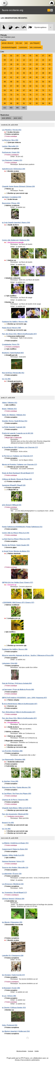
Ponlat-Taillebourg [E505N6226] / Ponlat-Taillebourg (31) (22, 527)
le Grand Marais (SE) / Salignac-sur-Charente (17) (20, 447)
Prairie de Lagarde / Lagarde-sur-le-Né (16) (17, 433)
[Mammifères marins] (17, 27)
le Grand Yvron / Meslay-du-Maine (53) (16, 551)
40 (5, 77)
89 (11, 103)
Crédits (37, 1051)
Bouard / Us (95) (8, 823)
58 (17, 86)
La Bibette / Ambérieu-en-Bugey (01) (15, 843)
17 (5, 64)
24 (43, 64)
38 (43, 73)
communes (23, 47)
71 (49, 90)
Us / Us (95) (6, 379)
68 (30, 90)
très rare (19, 43)
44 (30, 77)
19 (17, 64)
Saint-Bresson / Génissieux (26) (13, 169)
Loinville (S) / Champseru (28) (12, 955)
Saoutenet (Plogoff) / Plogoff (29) (13, 485)
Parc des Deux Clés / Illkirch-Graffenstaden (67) (19, 334)
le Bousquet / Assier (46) (11, 988)
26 (5, 69)
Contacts (30, 1051)
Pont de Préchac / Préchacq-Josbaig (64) (17, 683)
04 (24, 56)
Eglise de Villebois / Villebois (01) (14, 415)
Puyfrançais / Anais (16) (10, 152)
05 (30, 56)
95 (49, 103)
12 (24, 60)
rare (26, 43)
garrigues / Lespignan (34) (11, 197)
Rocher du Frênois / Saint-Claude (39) (15, 545)
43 (24, 77)
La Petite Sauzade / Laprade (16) (13, 427)
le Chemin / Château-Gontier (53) (14, 1007)
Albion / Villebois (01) (9, 403)
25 (49, 64)
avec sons (17, 118)
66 (17, 90)
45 (37, 77)
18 (11, 64)
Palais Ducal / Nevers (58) (11, 328)
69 (37, 90)
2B (37, 69)
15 (43, 60)
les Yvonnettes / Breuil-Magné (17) (14, 892)
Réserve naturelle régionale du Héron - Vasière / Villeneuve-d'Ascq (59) (28, 655)
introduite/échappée (9, 47)
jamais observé (7, 43)
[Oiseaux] (4, 27)
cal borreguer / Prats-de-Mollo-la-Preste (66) (18, 689)
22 (30, 64)
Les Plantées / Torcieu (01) (11, 130)
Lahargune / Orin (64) (9, 663)
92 (30, 103)
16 (49, 60)
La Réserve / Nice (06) (10, 140)
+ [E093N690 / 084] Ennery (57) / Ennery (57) (18, 602)
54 (43, 82)
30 (43, 69)
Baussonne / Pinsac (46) (11, 203)
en (51, 10)
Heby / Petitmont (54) (9, 1025)
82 (17, 99)
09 (5, 60)
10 (11, 60)
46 (43, 77)
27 (11, 69)
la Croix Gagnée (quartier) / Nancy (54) (16, 222)
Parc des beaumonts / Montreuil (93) (15, 814)
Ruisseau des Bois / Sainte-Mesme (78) (16, 787)
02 (11, 56)
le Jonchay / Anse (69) (10, 781)
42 (17, 77)
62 (43, 86)
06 (37, 56)
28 (17, 69)
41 (11, 77)
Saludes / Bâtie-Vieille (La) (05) (13, 855)
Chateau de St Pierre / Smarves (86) (15, 800)
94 (43, 103)
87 (49, 99)
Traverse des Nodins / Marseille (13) (15, 867)
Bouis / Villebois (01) (9, 409)
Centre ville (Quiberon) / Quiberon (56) (15, 240)
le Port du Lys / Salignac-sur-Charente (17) (17, 456)
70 (43, 90)
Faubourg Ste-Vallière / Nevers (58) (14, 322)
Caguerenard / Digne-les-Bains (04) (15, 849)
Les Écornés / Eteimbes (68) (12, 751)
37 (37, 73)
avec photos (6, 118)
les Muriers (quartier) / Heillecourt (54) (16, 1031)
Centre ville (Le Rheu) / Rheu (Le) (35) (15, 533)
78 (43, 95)
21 (24, 64)
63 (49, 86)
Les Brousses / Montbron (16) (13, 884)
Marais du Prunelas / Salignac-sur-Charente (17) (19, 464)
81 (11, 99)
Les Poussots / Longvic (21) (12, 160)
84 (30, 99)
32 (5, 73)
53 (37, 82)
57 (11, 86)
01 (5, 56)
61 (37, 86)
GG (4, 108)
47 (49, 77)
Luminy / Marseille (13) (10, 146)
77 (37, 95)
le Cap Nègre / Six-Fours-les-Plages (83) (16, 793)
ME (17, 108)
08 (49, 56)
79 (49, 95)
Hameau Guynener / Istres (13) (13, 861)
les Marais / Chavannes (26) (12, 922)
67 (24, 90)
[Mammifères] (10, 27)
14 (37, 60)
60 (30, 86)
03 (17, 56)
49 (11, 82)
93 (37, 103)
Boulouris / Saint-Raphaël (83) (13, 353)
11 (17, 60)
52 (30, 82)
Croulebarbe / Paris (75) (10, 344)
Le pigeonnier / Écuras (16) (11, 874)
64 (5, 90)
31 (49, 69)
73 (11, 95)
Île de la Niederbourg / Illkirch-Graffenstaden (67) (19, 704)
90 (17, 103)
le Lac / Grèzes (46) (9, 996)
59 (24, 86)
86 (43, 99)
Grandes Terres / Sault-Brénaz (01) (14, 421)
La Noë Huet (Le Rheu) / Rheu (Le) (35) (16, 539)
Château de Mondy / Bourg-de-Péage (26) (17, 479)
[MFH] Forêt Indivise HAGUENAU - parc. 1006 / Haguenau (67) (24, 698)
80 (5, 99)
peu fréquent (34, 43)
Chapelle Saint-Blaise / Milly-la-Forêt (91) (16, 808)
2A (30, 69)
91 (24, 103)
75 (24, 95)
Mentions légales (21, 1051)
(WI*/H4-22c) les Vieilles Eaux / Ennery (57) (17, 582)
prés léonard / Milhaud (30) (11, 505)
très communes (35, 47)
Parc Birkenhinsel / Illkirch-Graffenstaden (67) (18, 712)
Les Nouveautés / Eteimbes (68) (13, 759)
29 (24, 69)
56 (5, 86)
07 (43, 56)
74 (17, 95)
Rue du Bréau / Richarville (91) (13, 373)
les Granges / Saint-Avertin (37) (13, 975)
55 (49, 82)
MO (24, 108)
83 (24, 99)
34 (17, 73)
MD (11, 108)
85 (37, 99)
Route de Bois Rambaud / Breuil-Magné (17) (18, 473)
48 (5, 82)
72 (5, 95)
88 (5, 103)
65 (11, 90)
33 (11, 73)
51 (24, 82)
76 (30, 95)
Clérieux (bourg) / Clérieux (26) (13, 899)
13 (30, 60)
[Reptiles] (23, 27)
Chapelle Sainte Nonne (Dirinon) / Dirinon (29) (18, 186)
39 (49, 73)
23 (37, 64)
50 (17, 82)
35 (24, 73)
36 (30, 73)
